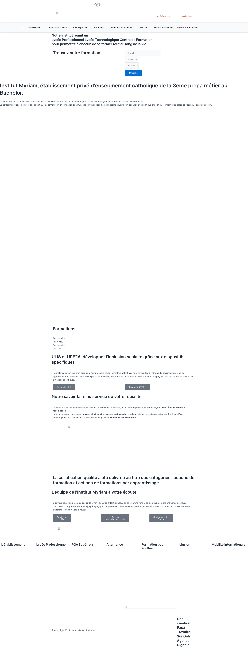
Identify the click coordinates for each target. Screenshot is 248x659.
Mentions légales (105, 630)
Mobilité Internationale (187, 27)
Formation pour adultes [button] (121, 27)
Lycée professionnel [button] (57, 27)
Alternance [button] (99, 27)
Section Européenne (163, 27)
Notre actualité (175, 5)
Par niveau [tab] (58, 341)
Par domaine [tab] (59, 338)
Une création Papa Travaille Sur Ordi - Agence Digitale (184, 632)
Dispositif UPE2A (137, 387)
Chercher (133, 73)
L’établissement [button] (34, 27)
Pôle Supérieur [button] (80, 27)
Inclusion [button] (143, 27)
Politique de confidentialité (65, 633)
